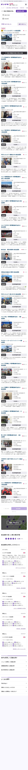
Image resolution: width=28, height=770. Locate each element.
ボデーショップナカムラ (21, 567)
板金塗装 (7, 18)
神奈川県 (22, 7)
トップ (2, 7)
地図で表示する (22, 24)
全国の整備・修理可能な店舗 (12, 7)
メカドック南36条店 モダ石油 (20, 608)
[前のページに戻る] (2, 11)
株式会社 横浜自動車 (21, 588)
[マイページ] (26, 4)
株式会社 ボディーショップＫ (19, 649)
